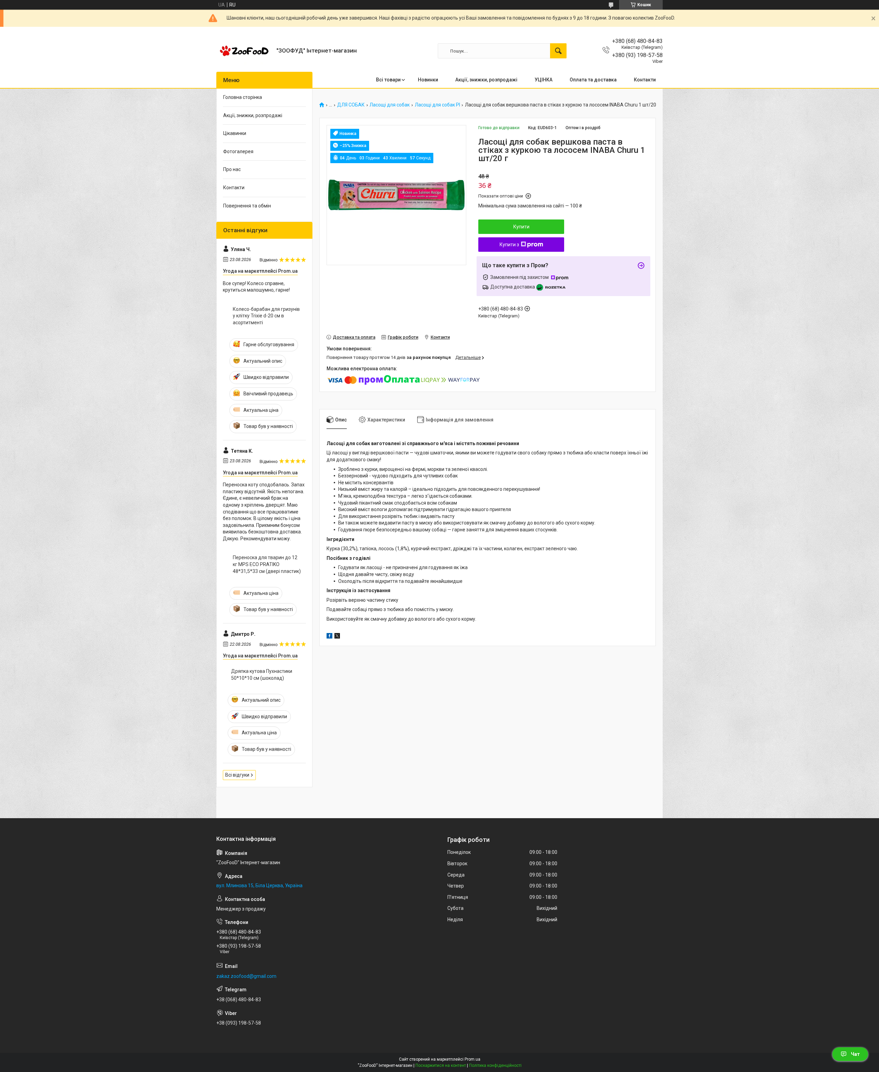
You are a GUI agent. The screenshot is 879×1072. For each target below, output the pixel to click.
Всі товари (388, 79)
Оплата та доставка (593, 79)
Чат (855, 1054)
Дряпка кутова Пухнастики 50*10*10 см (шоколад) (261, 674)
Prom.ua (472, 1059)
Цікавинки (234, 133)
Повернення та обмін (247, 205)
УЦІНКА (543, 79)
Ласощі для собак (389, 105)
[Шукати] (558, 50)
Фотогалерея (238, 151)
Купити (521, 226)
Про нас (232, 169)
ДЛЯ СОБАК (351, 105)
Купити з (509, 244)
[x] (337, 637)
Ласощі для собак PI (437, 105)
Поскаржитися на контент (440, 1065)
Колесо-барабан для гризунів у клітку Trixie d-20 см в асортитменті (266, 315)
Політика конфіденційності (495, 1065)
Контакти (645, 79)
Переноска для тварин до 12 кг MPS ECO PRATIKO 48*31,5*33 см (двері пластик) (267, 564)
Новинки (428, 79)
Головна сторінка (242, 97)
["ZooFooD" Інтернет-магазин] (243, 51)
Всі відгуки (237, 775)
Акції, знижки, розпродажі (486, 79)
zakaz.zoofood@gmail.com (246, 976)
